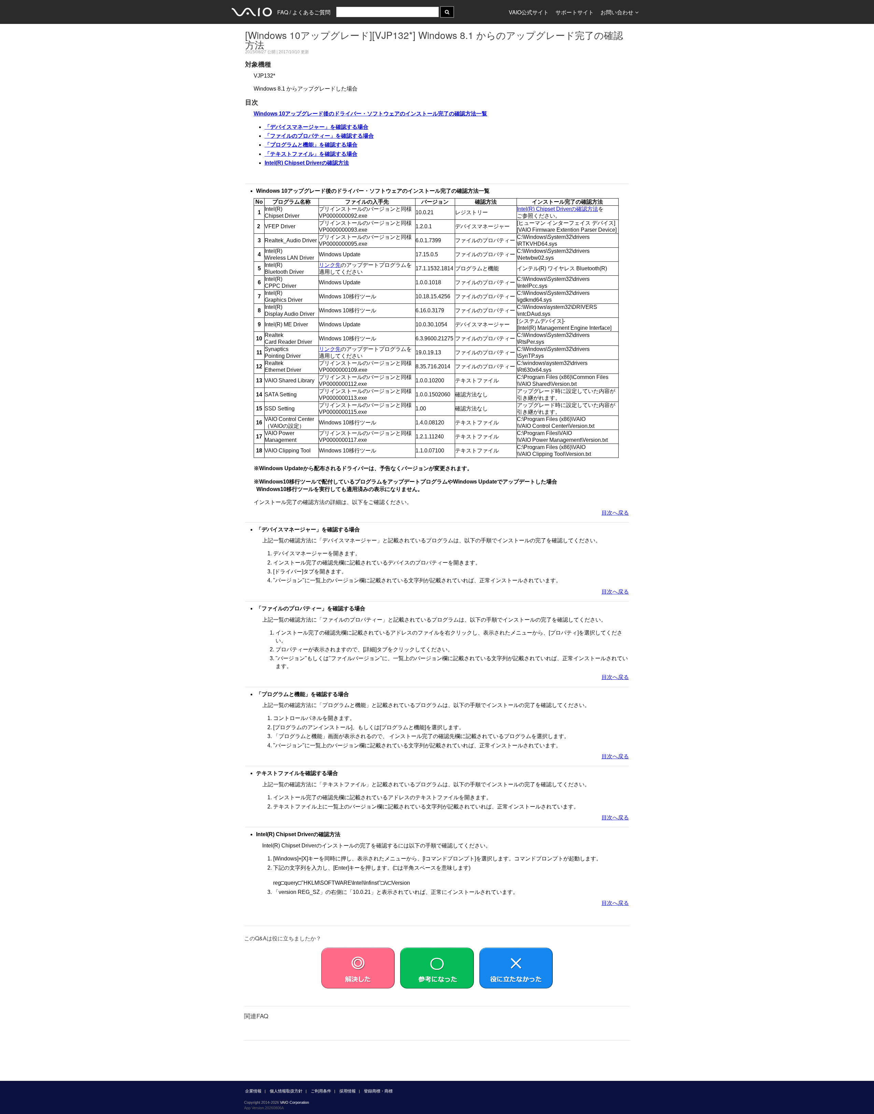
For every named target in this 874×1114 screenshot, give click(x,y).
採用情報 (347, 1091)
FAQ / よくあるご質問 (303, 12)
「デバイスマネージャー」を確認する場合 (316, 127)
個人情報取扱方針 (286, 1091)
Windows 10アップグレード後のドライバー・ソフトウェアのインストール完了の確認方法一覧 (370, 114)
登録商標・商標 (378, 1091)
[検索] (447, 12)
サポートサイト (574, 12)
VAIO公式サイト (529, 12)
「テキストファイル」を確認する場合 (311, 154)
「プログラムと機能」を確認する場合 (311, 145)
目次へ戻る (615, 513)
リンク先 (330, 265)
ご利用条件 (321, 1091)
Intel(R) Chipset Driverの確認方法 (307, 163)
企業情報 (253, 1091)
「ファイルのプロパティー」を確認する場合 (319, 136)
